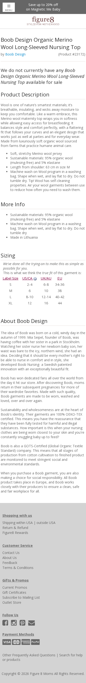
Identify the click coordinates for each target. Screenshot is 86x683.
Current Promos (14, 587)
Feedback (9, 562)
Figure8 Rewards (15, 532)
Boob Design (15, 54)
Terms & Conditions (17, 567)
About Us (9, 557)
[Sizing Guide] (35, 278)
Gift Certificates (14, 592)
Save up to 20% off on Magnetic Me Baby (43, 6)
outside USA (46, 522)
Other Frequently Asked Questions (28, 655)
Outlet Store (11, 602)
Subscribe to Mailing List (21, 597)
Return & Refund (15, 527)
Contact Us (11, 552)
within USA (24, 522)
